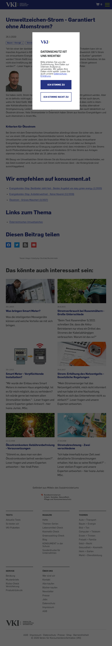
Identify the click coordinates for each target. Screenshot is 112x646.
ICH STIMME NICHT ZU (56, 96)
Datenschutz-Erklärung (54, 74)
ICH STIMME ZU (56, 84)
